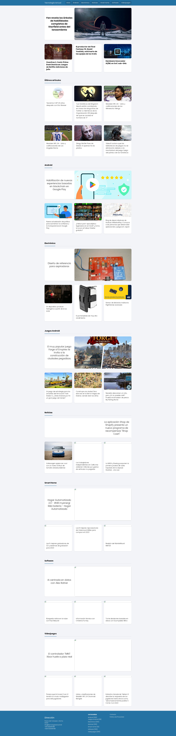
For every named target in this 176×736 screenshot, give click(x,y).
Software (115, 3)
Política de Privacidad (117, 717)
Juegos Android (52, 331)
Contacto (113, 714)
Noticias (95, 3)
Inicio (68, 3)
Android (76, 3)
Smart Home (104, 3)
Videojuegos (125, 3)
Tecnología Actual (53, 2)
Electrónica (85, 3)
